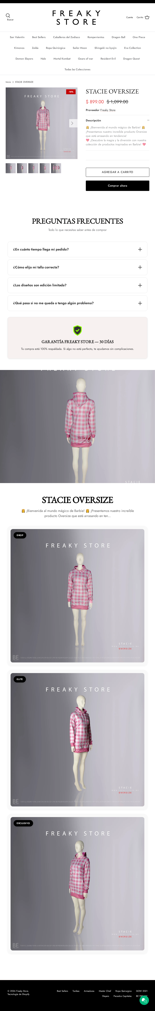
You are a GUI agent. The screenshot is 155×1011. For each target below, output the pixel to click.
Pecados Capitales (123, 996)
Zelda (35, 48)
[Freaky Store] (77, 17)
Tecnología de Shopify (18, 994)
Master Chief (105, 991)
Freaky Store (107, 110)
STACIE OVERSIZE (24, 82)
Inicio (8, 82)
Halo (43, 59)
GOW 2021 (141, 991)
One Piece (139, 37)
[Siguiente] (73, 123)
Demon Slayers (24, 59)
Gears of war (85, 59)
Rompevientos (96, 37)
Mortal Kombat (62, 59)
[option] (42, 123)
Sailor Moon (80, 48)
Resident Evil (108, 59)
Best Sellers (39, 37)
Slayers (105, 996)
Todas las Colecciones (77, 69)
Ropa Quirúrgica (55, 48)
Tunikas (76, 991)
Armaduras (89, 991)
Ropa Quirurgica (123, 991)
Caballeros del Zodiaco (66, 37)
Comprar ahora (117, 186)
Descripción (93, 120)
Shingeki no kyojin (106, 48)
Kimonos (19, 48)
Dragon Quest (131, 59)
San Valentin (17, 37)
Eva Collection (132, 48)
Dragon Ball (118, 37)
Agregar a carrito (117, 172)
